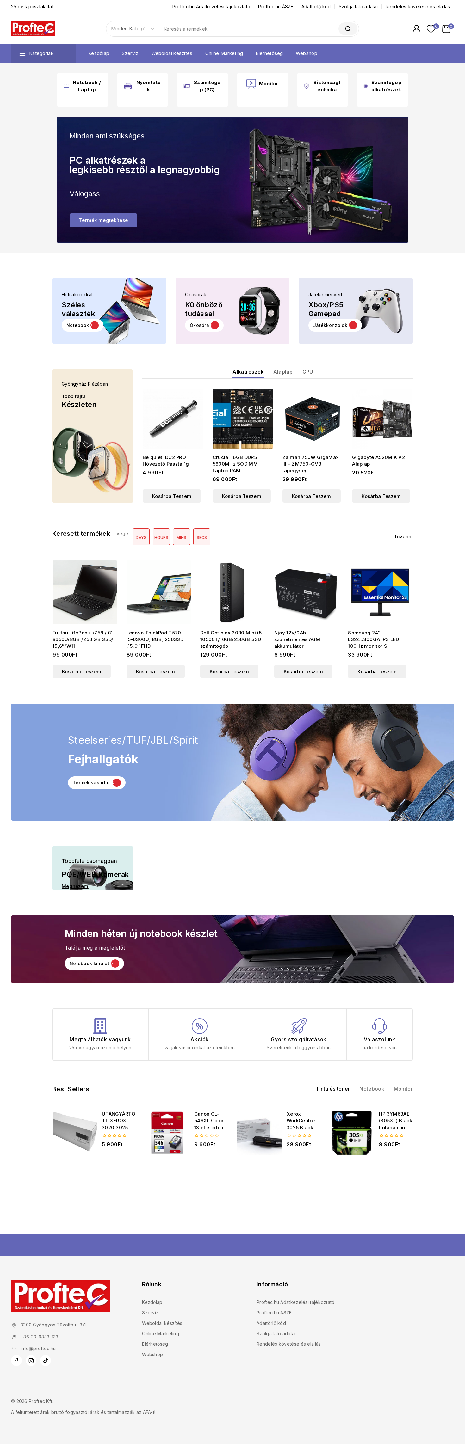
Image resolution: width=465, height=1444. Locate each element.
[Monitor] (251, 84)
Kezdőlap (98, 53)
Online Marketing (224, 53)
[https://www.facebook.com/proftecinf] (16, 1360)
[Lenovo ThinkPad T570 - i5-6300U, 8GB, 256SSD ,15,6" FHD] (159, 592)
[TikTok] (45, 1360)
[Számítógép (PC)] (186, 86)
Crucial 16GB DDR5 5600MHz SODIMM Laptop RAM (235, 464)
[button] (204, 325)
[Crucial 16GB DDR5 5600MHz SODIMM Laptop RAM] (243, 419)
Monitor (269, 84)
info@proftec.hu (38, 1348)
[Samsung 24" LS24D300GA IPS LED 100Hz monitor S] (380, 592)
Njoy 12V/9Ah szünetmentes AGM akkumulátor (297, 639)
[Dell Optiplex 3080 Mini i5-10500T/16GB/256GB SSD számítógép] (232, 592)
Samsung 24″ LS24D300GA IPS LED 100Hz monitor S (373, 639)
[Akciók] (200, 1026)
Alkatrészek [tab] (248, 372)
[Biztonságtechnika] (307, 86)
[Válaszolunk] (380, 1026)
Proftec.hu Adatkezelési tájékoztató (211, 6)
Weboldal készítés (172, 53)
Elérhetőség (269, 53)
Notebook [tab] (371, 1088)
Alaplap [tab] (283, 372)
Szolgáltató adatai (358, 6)
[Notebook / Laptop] (66, 86)
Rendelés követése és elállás (418, 6)
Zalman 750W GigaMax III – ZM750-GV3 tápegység (310, 464)
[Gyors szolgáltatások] (299, 1026)
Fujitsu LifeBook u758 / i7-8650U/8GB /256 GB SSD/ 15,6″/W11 (84, 639)
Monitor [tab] (403, 1088)
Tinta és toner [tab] (333, 1088)
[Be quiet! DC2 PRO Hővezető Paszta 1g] (173, 419)
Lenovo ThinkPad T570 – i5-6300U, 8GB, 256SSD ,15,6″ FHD (156, 639)
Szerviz (130, 53)
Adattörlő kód (316, 6)
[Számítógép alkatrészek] (365, 86)
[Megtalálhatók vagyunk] (100, 1026)
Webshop (306, 53)
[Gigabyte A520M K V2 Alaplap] (382, 419)
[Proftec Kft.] (33, 28)
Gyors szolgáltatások (298, 1039)
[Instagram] (31, 1360)
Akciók (199, 1039)
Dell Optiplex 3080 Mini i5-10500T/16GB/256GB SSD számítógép (232, 639)
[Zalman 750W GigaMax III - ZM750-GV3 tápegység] (312, 419)
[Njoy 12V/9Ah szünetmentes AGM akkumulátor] (306, 592)
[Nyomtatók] (128, 86)
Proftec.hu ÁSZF (276, 6)
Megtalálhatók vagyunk (100, 1039)
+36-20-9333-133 (40, 1336)
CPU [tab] (307, 372)
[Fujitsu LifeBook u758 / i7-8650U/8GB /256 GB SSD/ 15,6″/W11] (85, 592)
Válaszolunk (379, 1039)
